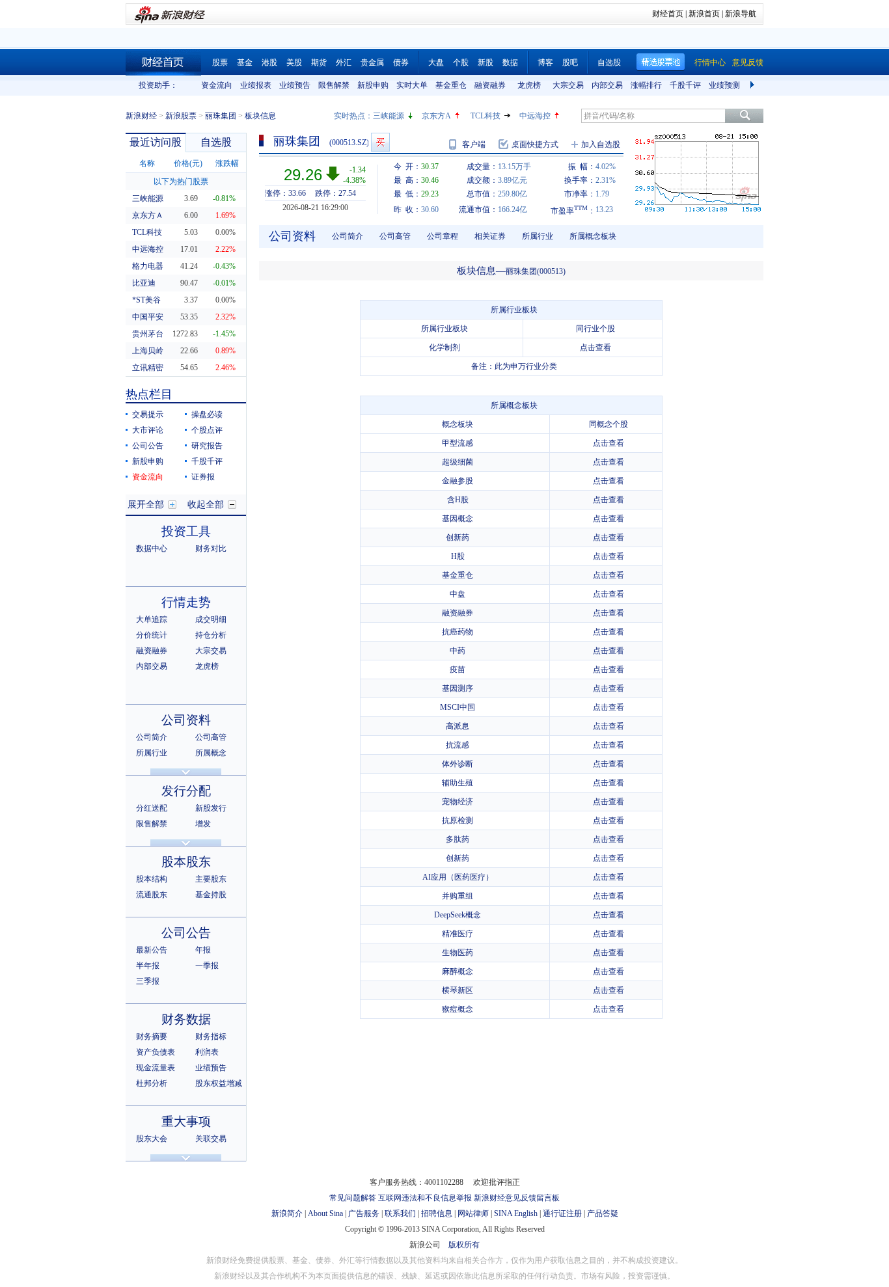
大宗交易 (568, 85)
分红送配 (151, 808)
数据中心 (151, 548)
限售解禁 (333, 85)
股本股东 (186, 862)
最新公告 (151, 950)
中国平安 (147, 316)
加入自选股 (600, 144)
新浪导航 (740, 13)
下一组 (753, 85)
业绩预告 (294, 85)
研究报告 (207, 445)
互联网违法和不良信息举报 (425, 1197)
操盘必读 (207, 414)
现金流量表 (155, 1067)
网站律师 (473, 1213)
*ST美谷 (146, 300)
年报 (203, 950)
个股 (461, 62)
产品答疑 (602, 1213)
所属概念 (210, 752)
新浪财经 (141, 115)
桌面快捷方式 (535, 144)
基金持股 (210, 894)
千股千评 (685, 85)
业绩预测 (724, 85)
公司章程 (442, 236)
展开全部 (146, 504)
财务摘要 (151, 1036)
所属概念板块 (592, 236)
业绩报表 (255, 85)
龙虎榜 (529, 85)
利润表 (207, 1052)
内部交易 (607, 85)
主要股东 (210, 879)
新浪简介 (287, 1213)
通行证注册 (562, 1213)
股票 (220, 62)
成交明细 (210, 619)
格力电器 (147, 266)
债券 (401, 62)
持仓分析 (210, 635)
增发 (203, 823)
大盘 (436, 62)
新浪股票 (181, 115)
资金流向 (216, 85)
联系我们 (400, 1213)
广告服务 (363, 1213)
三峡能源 (388, 115)
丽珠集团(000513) (536, 271)
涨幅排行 (646, 85)
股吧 (570, 62)
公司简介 (151, 737)
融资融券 (490, 85)
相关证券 (490, 236)
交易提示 (147, 414)
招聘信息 (436, 1213)
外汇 (343, 62)
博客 (545, 62)
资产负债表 (155, 1052)
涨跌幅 (227, 163)
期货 (319, 62)
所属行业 (151, 752)
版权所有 (464, 1244)
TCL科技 (485, 115)
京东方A (436, 115)
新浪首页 (704, 13)
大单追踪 (151, 619)
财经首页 (667, 13)
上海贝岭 (147, 350)
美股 (294, 62)
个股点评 (207, 430)
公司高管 (210, 737)
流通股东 (151, 894)
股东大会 (151, 1138)
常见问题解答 (352, 1197)
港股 (269, 62)
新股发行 (210, 808)
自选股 (609, 62)
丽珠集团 (220, 115)
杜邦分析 (151, 1083)
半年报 (147, 965)
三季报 (147, 981)
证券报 (203, 476)
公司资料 (186, 720)
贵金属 (372, 62)
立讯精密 (147, 367)
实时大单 (412, 85)
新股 (485, 62)
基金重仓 (451, 85)
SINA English (516, 1213)
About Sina (325, 1213)
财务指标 (210, 1036)
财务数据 (186, 1019)
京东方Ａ (147, 215)
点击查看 (595, 347)
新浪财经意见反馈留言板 (517, 1197)
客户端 (474, 144)
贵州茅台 (147, 333)
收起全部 (205, 504)
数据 (510, 62)
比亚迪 (144, 283)
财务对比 (210, 548)
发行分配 (186, 791)
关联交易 (210, 1138)
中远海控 (535, 115)
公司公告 (147, 445)
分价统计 (151, 635)
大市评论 (147, 430)
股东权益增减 (218, 1083)
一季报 (207, 965)
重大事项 (186, 1121)
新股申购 (373, 85)
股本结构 (151, 879)
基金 (245, 62)
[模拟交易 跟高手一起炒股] (380, 142)
